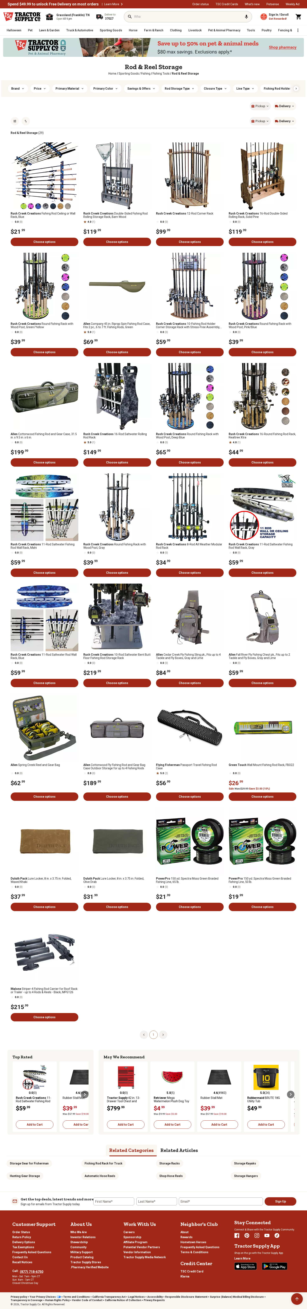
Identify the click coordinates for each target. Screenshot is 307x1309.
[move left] (16, 1094)
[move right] (85, 1094)
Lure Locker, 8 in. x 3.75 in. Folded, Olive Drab (113, 880)
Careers (129, 1232)
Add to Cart (35, 1124)
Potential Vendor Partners (141, 1247)
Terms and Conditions (76, 1297)
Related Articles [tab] (179, 1150)
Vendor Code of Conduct (87, 1300)
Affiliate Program (135, 1242)
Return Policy (21, 1237)
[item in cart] (299, 16)
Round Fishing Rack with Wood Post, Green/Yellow (42, 325)
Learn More (111, 4)
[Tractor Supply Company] (22, 16)
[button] (121, 4)
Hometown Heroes (193, 1242)
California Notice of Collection (123, 1300)
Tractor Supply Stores (85, 1262)
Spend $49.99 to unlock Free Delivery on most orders (53, 4)
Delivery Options (23, 1242)
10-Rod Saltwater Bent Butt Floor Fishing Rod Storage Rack (117, 656)
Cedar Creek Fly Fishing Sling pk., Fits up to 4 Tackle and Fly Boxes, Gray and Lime (188, 656)
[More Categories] (298, 30)
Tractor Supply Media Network (144, 1257)
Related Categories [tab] (131, 1150)
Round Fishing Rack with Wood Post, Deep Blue (187, 435)
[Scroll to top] (297, 1299)
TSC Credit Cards (227, 4)
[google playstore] (274, 1266)
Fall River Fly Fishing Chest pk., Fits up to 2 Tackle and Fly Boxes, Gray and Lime (259, 656)
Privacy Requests (154, 1300)
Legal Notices (136, 1297)
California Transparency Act (109, 1297)
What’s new (252, 4)
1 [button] (153, 1034)
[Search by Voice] (246, 16)
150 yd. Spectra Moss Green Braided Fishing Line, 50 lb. (260, 880)
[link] (112, 73)
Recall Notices (22, 1262)
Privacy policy (19, 1297)
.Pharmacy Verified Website (89, 1267)
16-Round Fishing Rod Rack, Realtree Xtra (262, 435)
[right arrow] (296, 88)
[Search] (130, 17)
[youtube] (266, 1235)
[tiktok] (276, 1235)
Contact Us (20, 1257)
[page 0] (144, 1034)
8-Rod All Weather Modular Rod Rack (189, 546)
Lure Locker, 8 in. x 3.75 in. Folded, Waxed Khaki (41, 880)
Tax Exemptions (23, 1247)
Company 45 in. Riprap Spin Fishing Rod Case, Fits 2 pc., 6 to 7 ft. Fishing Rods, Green (116, 325)
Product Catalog (82, 1257)
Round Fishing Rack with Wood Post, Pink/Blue (260, 325)
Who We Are (78, 1232)
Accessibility (155, 1297)
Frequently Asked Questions (31, 1252)
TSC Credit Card (191, 1271)
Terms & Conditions (194, 1252)
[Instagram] (256, 1235)
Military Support (81, 1252)
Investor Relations (83, 1237)
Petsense (272, 4)
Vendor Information (137, 1252)
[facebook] (236, 1235)
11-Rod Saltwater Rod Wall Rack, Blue (44, 656)
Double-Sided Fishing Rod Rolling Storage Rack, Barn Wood (115, 215)
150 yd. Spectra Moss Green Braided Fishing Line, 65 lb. (187, 880)
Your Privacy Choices (43, 1297)
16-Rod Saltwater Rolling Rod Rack (115, 435)
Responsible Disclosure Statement (186, 1297)
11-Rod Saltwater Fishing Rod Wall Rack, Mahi (43, 546)
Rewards (186, 1237)
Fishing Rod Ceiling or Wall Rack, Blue (43, 215)
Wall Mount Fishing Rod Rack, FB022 (261, 765)
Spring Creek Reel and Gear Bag (35, 765)
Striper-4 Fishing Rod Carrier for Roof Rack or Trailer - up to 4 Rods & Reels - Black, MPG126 (44, 990)
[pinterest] (246, 1235)
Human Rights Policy (57, 1300)
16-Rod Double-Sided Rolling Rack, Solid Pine (258, 215)
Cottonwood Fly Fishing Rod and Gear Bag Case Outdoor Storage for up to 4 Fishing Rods (114, 766)
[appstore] (245, 1266)
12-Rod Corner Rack (184, 213)
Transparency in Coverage (27, 1300)
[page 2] (163, 1034)
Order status (200, 4)
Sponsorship (132, 1237)
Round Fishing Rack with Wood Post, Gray (114, 546)
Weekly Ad (292, 4)
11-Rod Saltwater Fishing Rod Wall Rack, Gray (261, 546)
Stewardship (79, 1242)
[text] (185, 73)
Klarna (184, 1276)
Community (78, 1247)
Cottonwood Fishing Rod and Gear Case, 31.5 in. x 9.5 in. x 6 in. (44, 435)
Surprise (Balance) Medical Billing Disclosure (237, 1297)
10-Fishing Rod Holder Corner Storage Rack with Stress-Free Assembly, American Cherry (188, 325)
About (184, 1232)
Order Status (21, 1232)
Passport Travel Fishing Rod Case (186, 766)
